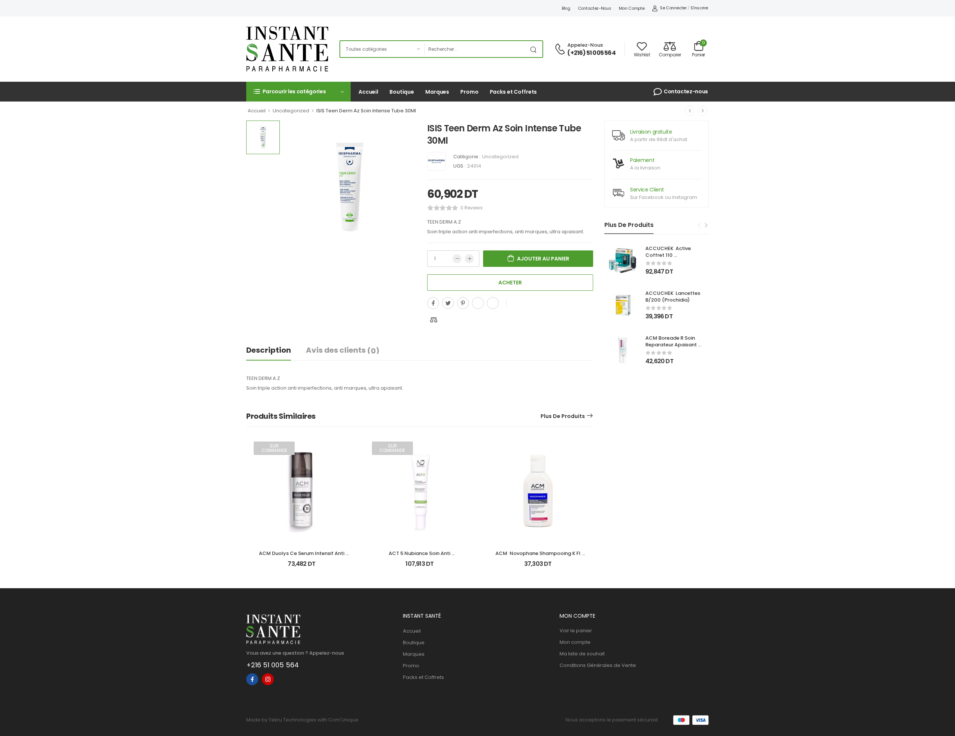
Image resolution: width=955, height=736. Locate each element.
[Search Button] (534, 49)
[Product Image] (350, 187)
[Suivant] (702, 111)
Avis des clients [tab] (342, 350)
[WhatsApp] (478, 303)
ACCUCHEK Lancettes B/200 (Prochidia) (673, 296)
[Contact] (561, 49)
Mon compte (632, 8)
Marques (437, 92)
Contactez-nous (594, 8)
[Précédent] (689, 111)
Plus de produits (563, 416)
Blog (566, 8)
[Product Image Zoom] (402, 240)
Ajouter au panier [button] (537, 566)
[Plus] (469, 258)
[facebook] (252, 679)
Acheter (510, 282)
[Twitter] (448, 303)
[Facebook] (433, 303)
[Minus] (457, 258)
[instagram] (268, 679)
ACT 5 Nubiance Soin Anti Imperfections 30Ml (420, 557)
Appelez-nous (585, 45)
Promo (469, 92)
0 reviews (471, 207)
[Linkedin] (493, 303)
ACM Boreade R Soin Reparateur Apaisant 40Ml (671, 344)
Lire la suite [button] (301, 566)
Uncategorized (291, 110)
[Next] (706, 225)
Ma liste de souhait (582, 653)
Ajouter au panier (543, 258)
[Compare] (434, 319)
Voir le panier (576, 630)
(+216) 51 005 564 (591, 53)
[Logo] (287, 49)
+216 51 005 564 (272, 665)
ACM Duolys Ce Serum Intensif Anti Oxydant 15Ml (302, 557)
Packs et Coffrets (513, 92)
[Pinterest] (463, 303)
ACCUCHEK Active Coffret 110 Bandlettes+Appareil (671, 255)
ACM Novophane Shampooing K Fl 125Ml (538, 557)
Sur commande (274, 448)
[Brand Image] (436, 161)
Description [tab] (268, 350)
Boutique (401, 92)
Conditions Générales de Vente (598, 665)
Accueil (368, 92)
